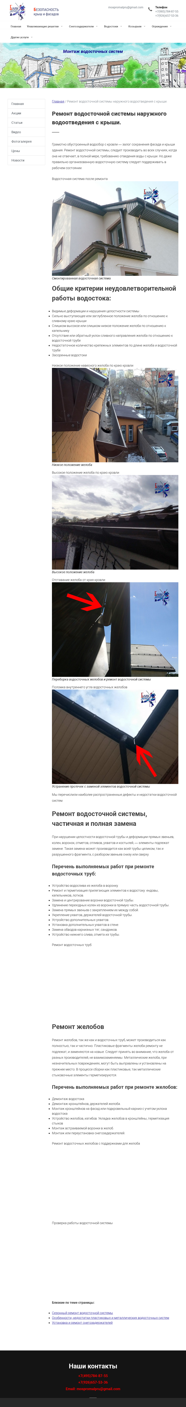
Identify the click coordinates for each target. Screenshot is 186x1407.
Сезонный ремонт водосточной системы (82, 1313)
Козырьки (134, 26)
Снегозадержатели (81, 26)
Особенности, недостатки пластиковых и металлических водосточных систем (110, 1318)
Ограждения (160, 26)
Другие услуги (20, 37)
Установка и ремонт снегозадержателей (82, 1323)
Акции (16, 113)
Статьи (16, 122)
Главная (16, 26)
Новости (17, 160)
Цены (15, 151)
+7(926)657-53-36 (93, 1382)
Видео (16, 132)
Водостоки (111, 26)
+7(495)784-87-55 (93, 1376)
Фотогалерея (21, 141)
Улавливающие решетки (43, 26)
